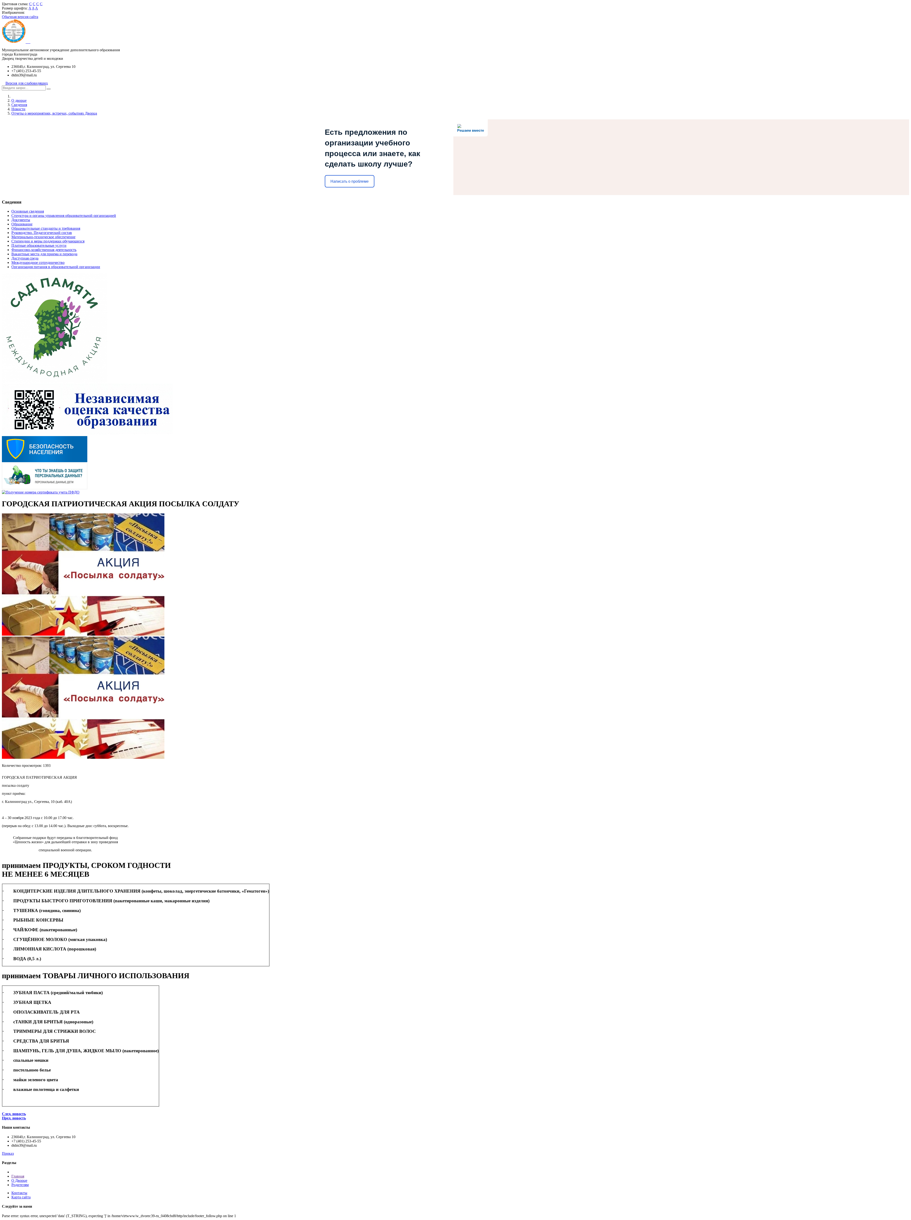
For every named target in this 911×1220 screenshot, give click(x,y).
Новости (18, 109)
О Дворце (19, 1180)
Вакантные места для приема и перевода (44, 254)
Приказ (8, 1153)
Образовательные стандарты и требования (45, 228)
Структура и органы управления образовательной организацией (63, 216)
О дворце (19, 100)
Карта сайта (21, 1197)
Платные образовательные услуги (38, 245)
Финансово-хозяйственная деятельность (43, 250)
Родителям (20, 1185)
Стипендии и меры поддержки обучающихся (47, 241)
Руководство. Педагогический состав (41, 233)
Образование (22, 224)
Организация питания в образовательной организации (55, 267)
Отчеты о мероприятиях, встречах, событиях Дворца (54, 113)
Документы (20, 220)
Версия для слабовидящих (26, 83)
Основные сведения (27, 211)
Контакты (19, 1193)
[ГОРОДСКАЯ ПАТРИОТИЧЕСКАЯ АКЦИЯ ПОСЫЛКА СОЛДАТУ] (83, 634)
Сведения (19, 105)
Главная (17, 1176)
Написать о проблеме (349, 181)
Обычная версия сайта (20, 17)
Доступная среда (24, 258)
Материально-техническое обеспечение (43, 237)
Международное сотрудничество (38, 263)
